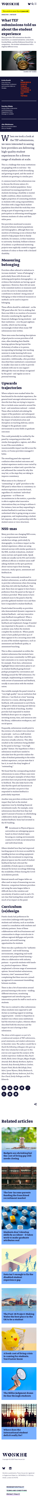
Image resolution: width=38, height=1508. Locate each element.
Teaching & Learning (26, 91)
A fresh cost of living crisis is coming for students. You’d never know (18, 1356)
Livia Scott (6, 80)
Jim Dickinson (7, 124)
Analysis (5, 14)
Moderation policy (15, 1487)
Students (25, 88)
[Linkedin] (9, 1468)
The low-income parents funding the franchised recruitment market (17, 1195)
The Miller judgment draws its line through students (18, 1394)
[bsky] (4, 1468)
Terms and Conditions (16, 1490)
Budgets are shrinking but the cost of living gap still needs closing (18, 1155)
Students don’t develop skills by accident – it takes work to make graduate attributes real (18, 1236)
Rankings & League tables (26, 84)
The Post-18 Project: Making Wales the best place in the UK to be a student (19, 1316)
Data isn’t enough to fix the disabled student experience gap (18, 1277)
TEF (22, 94)
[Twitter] (29, 3)
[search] (32, 4)
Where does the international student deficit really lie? (16, 1432)
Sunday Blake (7, 106)
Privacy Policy (13, 1494)
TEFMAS (24, 96)
